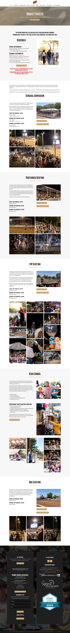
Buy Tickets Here (21, 65)
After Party (16, 5)
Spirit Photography (51, 570)
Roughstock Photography (35, 631)
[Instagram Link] (60, 631)
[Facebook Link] (57, 631)
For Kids (28, 5)
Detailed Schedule (20, 591)
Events (37, 5)
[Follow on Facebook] (48, 561)
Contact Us (20, 563)
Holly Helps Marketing (18, 631)
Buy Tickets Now (34, 19)
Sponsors (33, 5)
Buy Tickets (20, 618)
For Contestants (57, 5)
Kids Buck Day (26, 581)
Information (49, 5)
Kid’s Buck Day (17, 121)
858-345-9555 (20, 570)
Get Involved (42, 5)
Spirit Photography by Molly (47, 631)
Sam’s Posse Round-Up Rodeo (19, 55)
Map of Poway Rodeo (42, 124)
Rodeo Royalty (22, 5)
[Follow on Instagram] (51, 561)
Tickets (11, 5)
